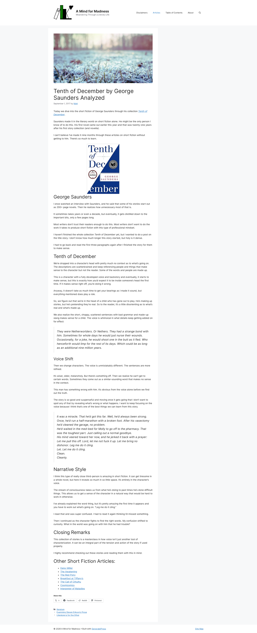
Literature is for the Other (68, 615)
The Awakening (68, 571)
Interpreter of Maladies (72, 588)
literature (60, 609)
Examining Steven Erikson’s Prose (72, 612)
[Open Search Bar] (199, 13)
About (190, 12)
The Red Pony (67, 575)
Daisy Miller (66, 568)
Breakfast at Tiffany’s (71, 578)
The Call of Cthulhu (70, 581)
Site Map (199, 629)
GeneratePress (99, 629)
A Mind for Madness (92, 11)
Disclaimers (142, 12)
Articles (156, 12)
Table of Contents (174, 12)
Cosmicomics (67, 585)
